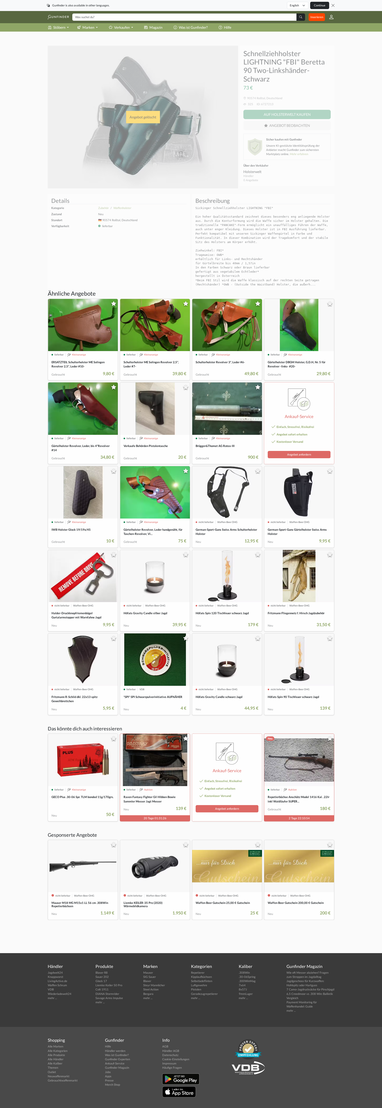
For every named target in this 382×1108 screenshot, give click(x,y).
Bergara (148, 994)
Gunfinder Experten (117, 1059)
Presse (109, 1080)
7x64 (242, 985)
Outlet (52, 1072)
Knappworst (55, 977)
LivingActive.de (57, 981)
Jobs (108, 1072)
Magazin (155, 27)
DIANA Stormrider (107, 994)
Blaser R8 (102, 972)
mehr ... (52, 998)
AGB (165, 1046)
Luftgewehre (199, 985)
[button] (329, 17)
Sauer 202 (102, 977)
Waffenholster (122, 208)
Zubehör (103, 208)
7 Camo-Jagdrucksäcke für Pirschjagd (310, 989)
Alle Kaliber (55, 1063)
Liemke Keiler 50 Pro (109, 985)
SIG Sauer (149, 977)
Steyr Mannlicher (154, 985)
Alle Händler (55, 1059)
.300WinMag (247, 981)
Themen (53, 1067)
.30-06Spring (247, 977)
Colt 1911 (102, 989)
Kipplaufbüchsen (201, 977)
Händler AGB (170, 1051)
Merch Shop (112, 1084)
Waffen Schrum (57, 985)
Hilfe (227, 27)
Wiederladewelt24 (59, 994)
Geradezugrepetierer (204, 994)
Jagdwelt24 (55, 972)
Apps (108, 1076)
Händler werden (115, 1051)
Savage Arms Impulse (109, 998)
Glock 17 (101, 981)
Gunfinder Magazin (117, 1067)
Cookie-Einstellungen (175, 1059)
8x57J (243, 989)
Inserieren (316, 17)
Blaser (147, 981)
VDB (51, 989)
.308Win (244, 972)
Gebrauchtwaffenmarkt (63, 1080)
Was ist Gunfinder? (193, 27)
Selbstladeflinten (201, 981)
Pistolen (196, 989)
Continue (319, 5)
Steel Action (151, 989)
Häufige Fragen (172, 1067)
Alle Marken (55, 1046)
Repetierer (197, 972)
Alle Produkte (56, 1055)
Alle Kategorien (57, 1051)
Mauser (148, 972)
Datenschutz (170, 1055)
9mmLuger (246, 994)
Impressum (169, 1063)
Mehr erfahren (299, 154)
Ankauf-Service (114, 1063)
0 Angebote (250, 180)
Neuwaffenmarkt (58, 1076)
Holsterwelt (252, 171)
